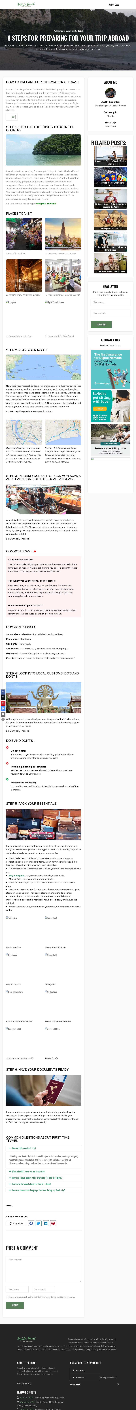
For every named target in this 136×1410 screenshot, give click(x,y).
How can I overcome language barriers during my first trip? (38, 1190)
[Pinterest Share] (3, 703)
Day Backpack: (17, 875)
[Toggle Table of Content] (12, 117)
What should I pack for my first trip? (28, 1171)
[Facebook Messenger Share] (3, 708)
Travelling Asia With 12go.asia (49, 1397)
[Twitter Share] (3, 697)
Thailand (51, 203)
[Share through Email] (3, 714)
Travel (9, 1206)
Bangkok (41, 203)
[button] (43, 1148)
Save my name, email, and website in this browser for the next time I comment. (42, 1297)
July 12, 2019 (26, 1397)
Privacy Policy (24, 1383)
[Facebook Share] (3, 691)
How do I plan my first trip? (24, 1148)
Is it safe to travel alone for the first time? (31, 1184)
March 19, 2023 (28, 1402)
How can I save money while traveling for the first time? (37, 1177)
